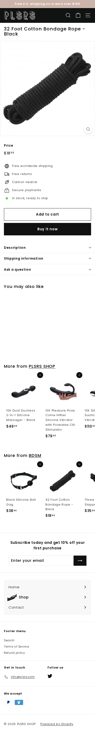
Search (9, 640)
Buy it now (47, 229)
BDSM (35, 455)
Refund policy (14, 653)
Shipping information (23, 258)
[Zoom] (88, 129)
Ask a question (17, 269)
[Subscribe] (80, 561)
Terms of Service (16, 646)
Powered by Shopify (56, 724)
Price (8, 145)
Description (15, 247)
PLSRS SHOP (42, 366)
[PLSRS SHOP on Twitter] (50, 676)
